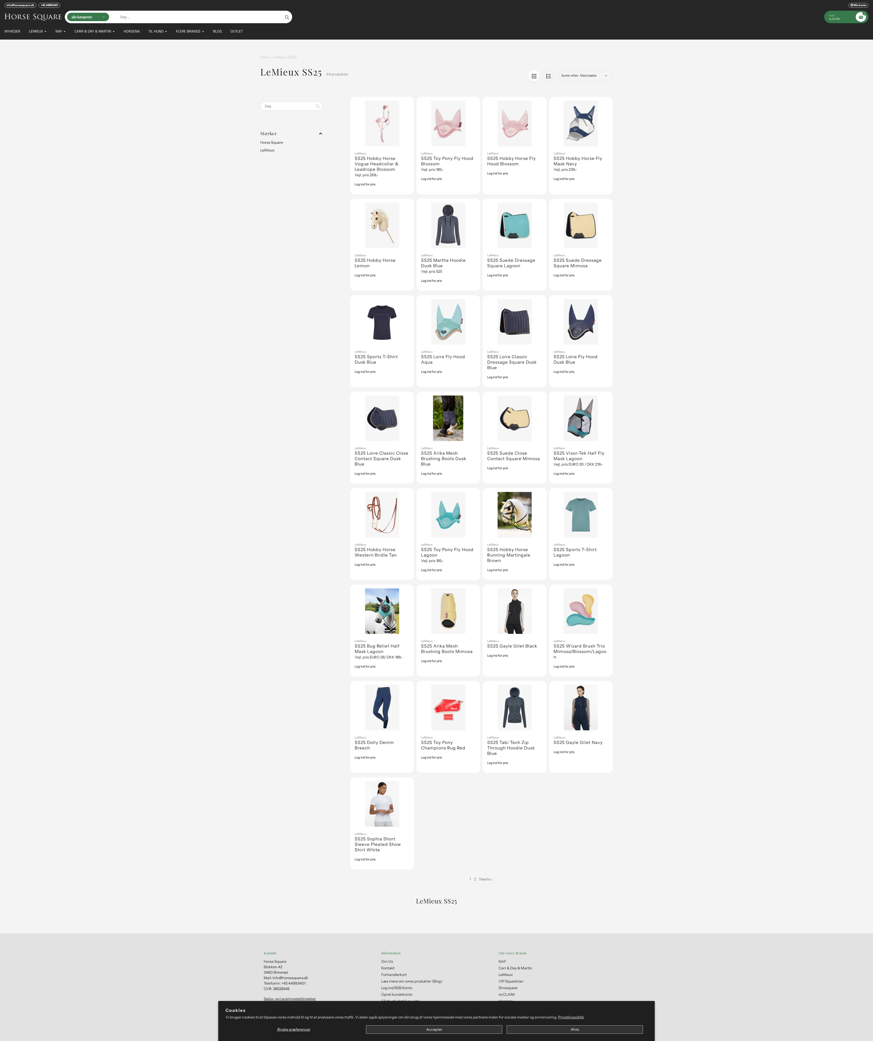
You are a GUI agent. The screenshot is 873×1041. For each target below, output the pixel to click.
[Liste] (548, 75)
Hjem (264, 57)
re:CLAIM (507, 994)
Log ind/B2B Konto (396, 988)
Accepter (434, 1029)
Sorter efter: (570, 75)
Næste (484, 879)
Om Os (387, 961)
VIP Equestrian (511, 981)
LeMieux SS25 (285, 57)
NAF (502, 961)
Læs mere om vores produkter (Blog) (411, 981)
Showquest (508, 988)
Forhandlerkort (394, 974)
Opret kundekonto (396, 994)
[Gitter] (533, 75)
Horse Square (271, 142)
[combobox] (291, 106)
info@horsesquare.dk (20, 5)
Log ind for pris (365, 184)
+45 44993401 (49, 5)
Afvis (575, 1029)
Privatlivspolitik (571, 1017)
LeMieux (267, 150)
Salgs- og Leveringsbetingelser (290, 998)
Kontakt (388, 968)
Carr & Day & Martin (515, 968)
